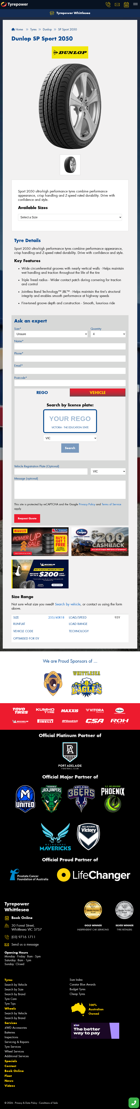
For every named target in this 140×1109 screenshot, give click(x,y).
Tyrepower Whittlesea (73, 13)
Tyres (8, 980)
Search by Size (14, 989)
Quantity (96, 329)
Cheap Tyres (77, 994)
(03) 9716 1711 (23, 937)
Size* (17, 329)
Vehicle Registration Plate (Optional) (36, 466)
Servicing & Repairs (17, 1042)
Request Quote (27, 518)
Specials (11, 1061)
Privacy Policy (87, 504)
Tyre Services (13, 1047)
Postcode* (20, 378)
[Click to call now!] (108, 4)
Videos (10, 1086)
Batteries (10, 1032)
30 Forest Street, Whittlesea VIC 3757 (26, 927)
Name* (19, 341)
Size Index (76, 980)
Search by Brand (15, 994)
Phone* (18, 353)
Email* (18, 366)
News (9, 1081)
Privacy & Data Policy (26, 1102)
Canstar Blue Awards (83, 984)
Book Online (14, 1071)
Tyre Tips (10, 1004)
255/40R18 (56, 617)
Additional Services (17, 1056)
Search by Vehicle (16, 985)
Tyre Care (11, 999)
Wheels (10, 1008)
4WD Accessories (16, 1028)
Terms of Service (111, 504)
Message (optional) (26, 478)
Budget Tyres (77, 989)
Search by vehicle (67, 604)
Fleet (8, 1076)
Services (11, 1023)
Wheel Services (14, 1051)
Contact (10, 1066)
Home (19, 29)
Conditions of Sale (48, 1102)
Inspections (11, 1037)
